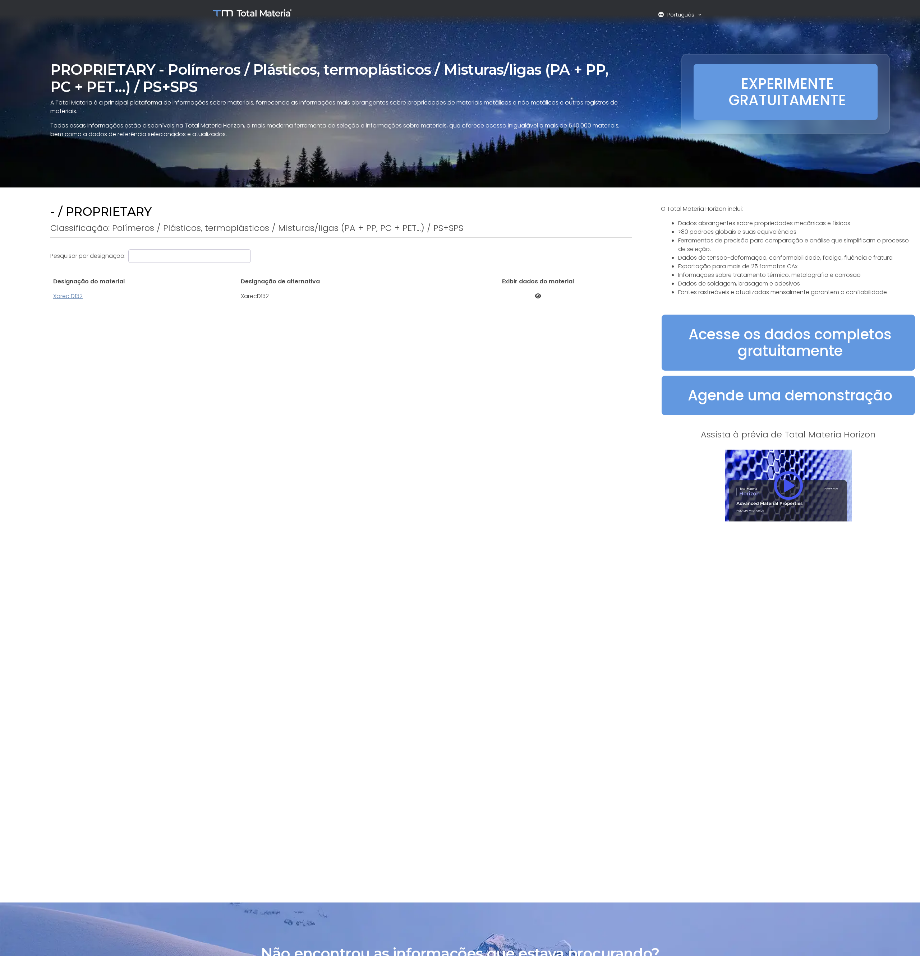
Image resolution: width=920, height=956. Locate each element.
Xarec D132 (68, 296)
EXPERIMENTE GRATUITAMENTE (787, 92)
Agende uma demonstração (790, 395)
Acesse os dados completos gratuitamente (790, 342)
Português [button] (677, 14)
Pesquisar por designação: (87, 256)
